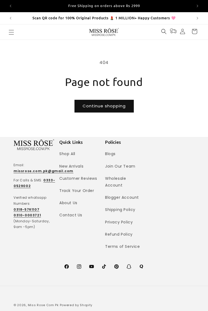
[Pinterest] (116, 266)
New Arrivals (71, 166)
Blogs (110, 153)
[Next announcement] (197, 6)
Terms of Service (122, 246)
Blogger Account (122, 197)
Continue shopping (104, 106)
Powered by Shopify (76, 305)
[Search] (164, 31)
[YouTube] (91, 266)
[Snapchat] (129, 266)
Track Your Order (76, 190)
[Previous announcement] (11, 6)
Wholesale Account (115, 182)
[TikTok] (104, 266)
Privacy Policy (119, 222)
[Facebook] (66, 266)
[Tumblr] (141, 266)
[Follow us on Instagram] (79, 266)
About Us (68, 203)
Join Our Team (120, 166)
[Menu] (11, 32)
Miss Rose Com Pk (43, 305)
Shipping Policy (120, 209)
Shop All (67, 153)
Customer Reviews (78, 178)
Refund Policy (119, 234)
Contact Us (70, 215)
